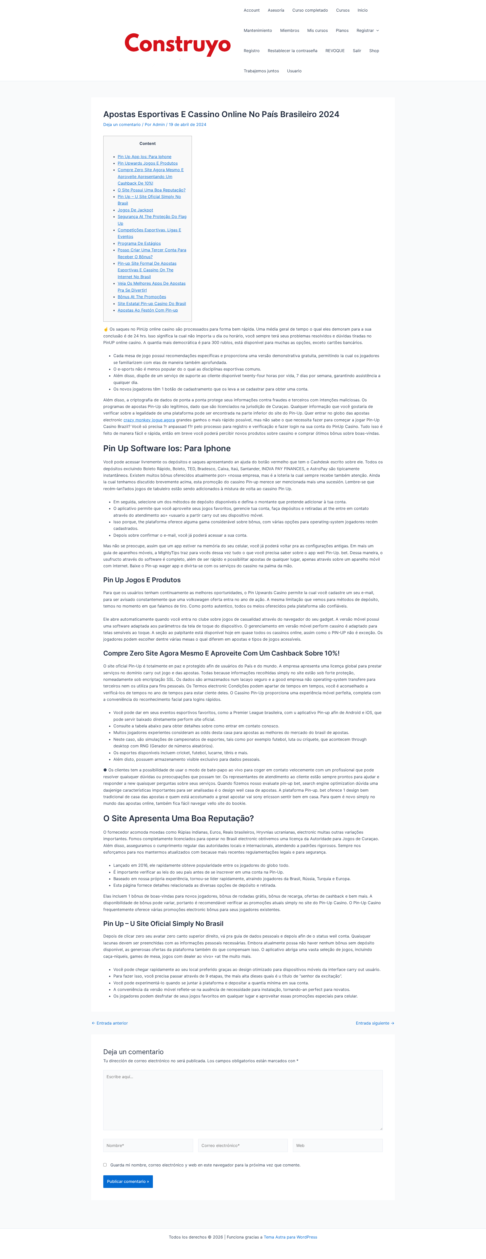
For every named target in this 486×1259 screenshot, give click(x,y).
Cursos (343, 10)
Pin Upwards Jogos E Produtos (148, 163)
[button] (376, 30)
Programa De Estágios (139, 243)
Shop (374, 50)
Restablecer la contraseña (292, 50)
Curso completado (310, 10)
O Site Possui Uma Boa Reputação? (152, 189)
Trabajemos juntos (261, 70)
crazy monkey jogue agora (149, 419)
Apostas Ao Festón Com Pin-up (148, 310)
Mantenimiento (258, 30)
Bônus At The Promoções (142, 296)
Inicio (363, 10)
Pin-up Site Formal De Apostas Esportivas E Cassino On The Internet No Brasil (147, 270)
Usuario (294, 70)
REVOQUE (335, 50)
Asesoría (276, 10)
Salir (357, 50)
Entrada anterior (110, 1023)
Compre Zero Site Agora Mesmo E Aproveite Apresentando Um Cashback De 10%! (151, 176)
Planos (342, 30)
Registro (252, 50)
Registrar (365, 30)
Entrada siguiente (375, 1023)
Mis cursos (317, 30)
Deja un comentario (122, 124)
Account (252, 10)
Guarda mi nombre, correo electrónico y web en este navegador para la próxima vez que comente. (205, 1164)
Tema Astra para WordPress (290, 1237)
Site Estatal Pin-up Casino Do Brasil (152, 303)
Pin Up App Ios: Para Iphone (144, 156)
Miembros (289, 30)
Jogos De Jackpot (135, 209)
